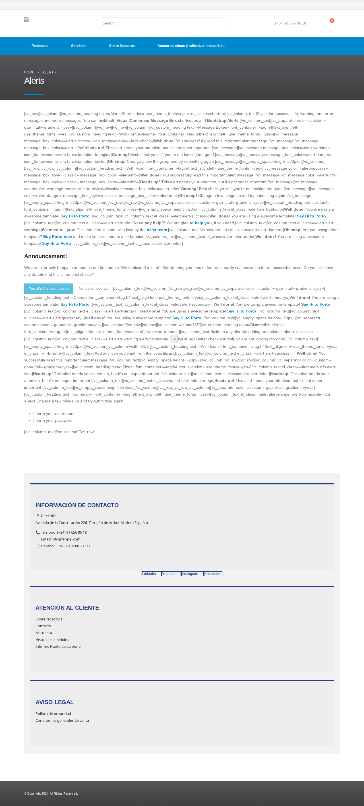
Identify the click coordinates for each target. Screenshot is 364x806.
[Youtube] (320, 5)
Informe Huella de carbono (58, 646)
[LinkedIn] (336, 5)
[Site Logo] (38, 23)
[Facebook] (312, 5)
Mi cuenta (44, 632)
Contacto (43, 626)
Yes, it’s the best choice (49, 288)
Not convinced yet (94, 288)
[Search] (219, 23)
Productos (40, 46)
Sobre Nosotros (122, 46)
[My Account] (314, 23)
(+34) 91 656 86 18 (290, 23)
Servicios (78, 46)
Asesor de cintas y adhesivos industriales (192, 46)
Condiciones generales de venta (62, 720)
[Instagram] (328, 5)
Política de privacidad (53, 713)
